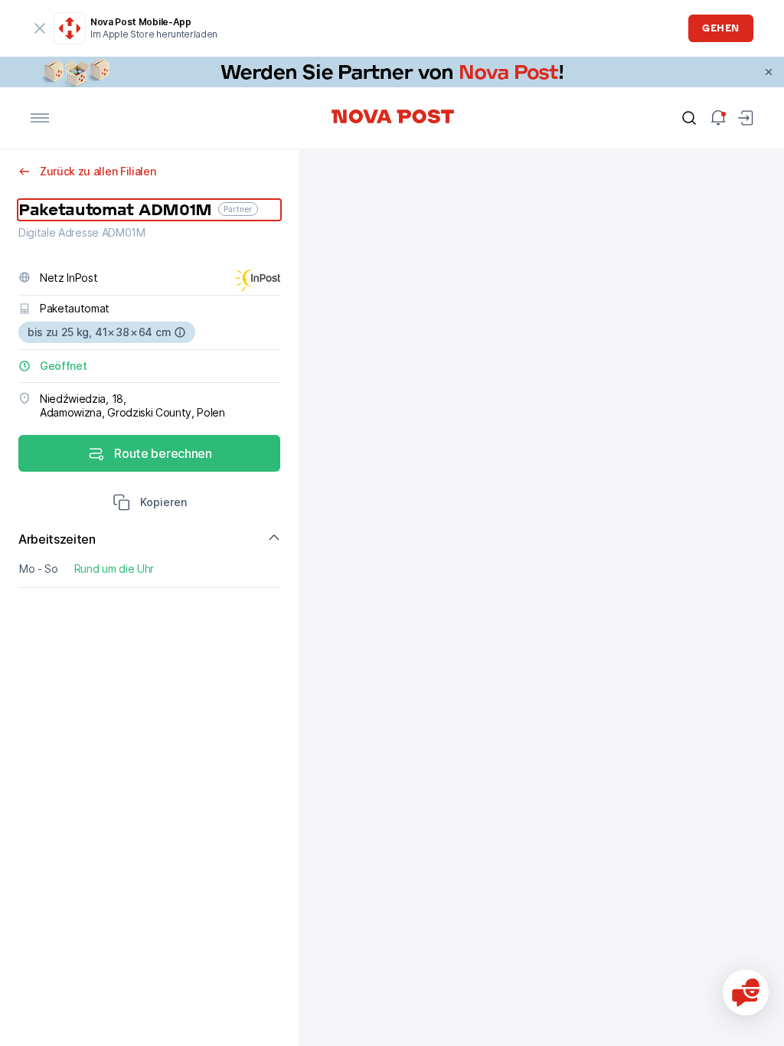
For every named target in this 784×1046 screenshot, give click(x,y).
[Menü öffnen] (40, 118)
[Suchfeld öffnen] (689, 118)
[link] (392, 72)
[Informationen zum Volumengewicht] (180, 332)
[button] (150, 504)
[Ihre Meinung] (746, 992)
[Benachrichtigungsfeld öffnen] (718, 118)
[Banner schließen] (769, 72)
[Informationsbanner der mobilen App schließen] (40, 28)
